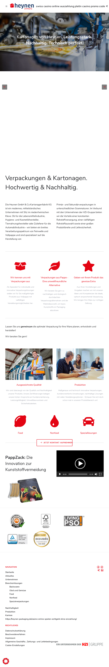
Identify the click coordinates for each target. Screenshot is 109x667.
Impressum (10, 638)
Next (104, 87)
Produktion (10, 611)
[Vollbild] (100, 474)
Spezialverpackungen (19, 601)
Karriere (8, 615)
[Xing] (107, 6)
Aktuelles (9, 576)
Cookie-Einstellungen (15, 645)
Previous (4, 87)
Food (11, 594)
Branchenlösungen (13, 583)
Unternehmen (11, 579)
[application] (80, 463)
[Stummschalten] (96, 474)
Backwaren (14, 586)
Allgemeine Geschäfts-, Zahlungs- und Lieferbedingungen (31, 641)
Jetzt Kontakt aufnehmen (58, 442)
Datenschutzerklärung (15, 630)
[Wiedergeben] (60, 474)
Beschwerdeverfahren (15, 634)
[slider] (78, 474)
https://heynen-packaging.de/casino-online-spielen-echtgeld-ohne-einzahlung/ (41, 619)
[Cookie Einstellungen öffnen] (6, 663)
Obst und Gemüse (17, 590)
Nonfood (13, 597)
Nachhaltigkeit (11, 608)
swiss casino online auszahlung (55, 6)
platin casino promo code (90, 6)
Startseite (9, 572)
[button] (80, 463)
